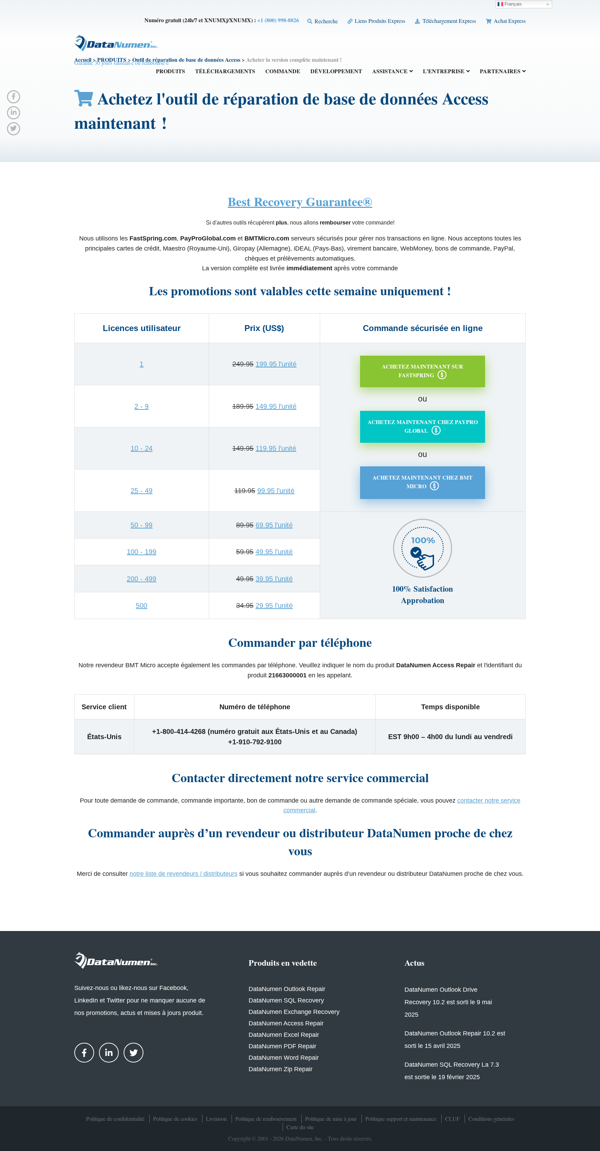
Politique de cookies (175, 1118)
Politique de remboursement (266, 1118)
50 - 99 (141, 525)
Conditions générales (491, 1118)
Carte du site (300, 1127)
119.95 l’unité (276, 448)
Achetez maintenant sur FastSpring (422, 370)
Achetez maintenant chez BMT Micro (423, 481)
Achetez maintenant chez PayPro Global (423, 426)
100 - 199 (141, 552)
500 (141, 605)
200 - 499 (141, 579)
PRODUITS (170, 71)
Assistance (390, 71)
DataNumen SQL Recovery (286, 1000)
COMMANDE (282, 71)
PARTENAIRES (500, 71)
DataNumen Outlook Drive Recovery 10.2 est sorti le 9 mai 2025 (448, 1002)
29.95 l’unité (274, 605)
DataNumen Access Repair (286, 1023)
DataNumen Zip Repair (280, 1069)
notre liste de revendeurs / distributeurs (184, 873)
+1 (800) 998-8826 (278, 20)
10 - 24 (141, 448)
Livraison (216, 1118)
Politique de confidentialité (115, 1118)
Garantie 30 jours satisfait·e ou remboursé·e (121, 62)
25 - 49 (141, 490)
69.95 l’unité (274, 525)
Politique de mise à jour (331, 1118)
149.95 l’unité (276, 406)
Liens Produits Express (379, 20)
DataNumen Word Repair (284, 1057)
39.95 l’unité (274, 579)
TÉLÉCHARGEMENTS (225, 71)
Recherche (325, 21)
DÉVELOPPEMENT (336, 71)
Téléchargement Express (448, 20)
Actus (414, 962)
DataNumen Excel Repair (284, 1034)
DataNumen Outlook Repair (287, 988)
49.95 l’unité (274, 552)
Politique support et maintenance (400, 1118)
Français (512, 4)
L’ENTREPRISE (444, 71)
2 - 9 (141, 406)
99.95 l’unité (275, 490)
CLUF (452, 1118)
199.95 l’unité (276, 364)
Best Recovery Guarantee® (300, 201)
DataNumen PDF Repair (282, 1046)
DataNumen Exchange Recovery (294, 1011)
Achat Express (509, 20)
